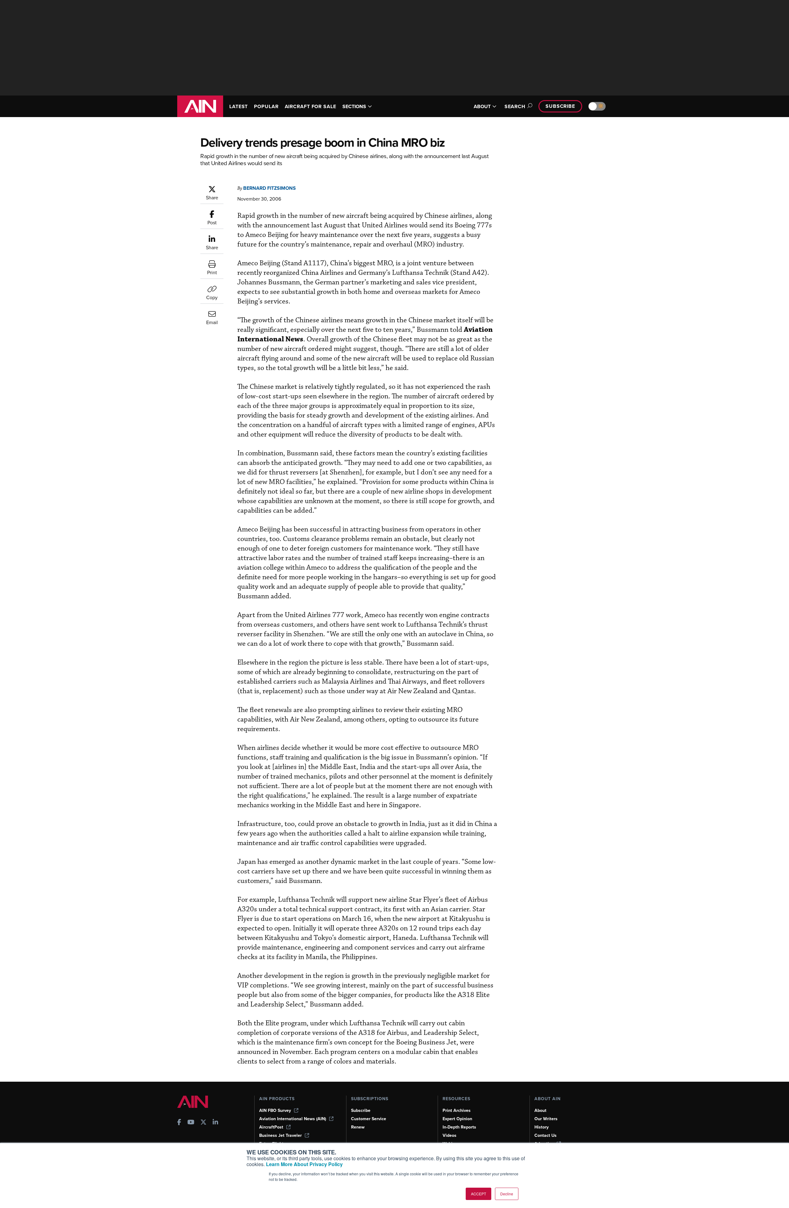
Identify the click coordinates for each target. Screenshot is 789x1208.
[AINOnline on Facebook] (179, 1123)
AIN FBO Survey (275, 1110)
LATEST (238, 106)
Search (515, 106)
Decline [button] (506, 1193)
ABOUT (482, 106)
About (540, 1110)
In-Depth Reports (459, 1127)
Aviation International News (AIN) (292, 1118)
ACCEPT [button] (478, 1193)
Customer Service (368, 1118)
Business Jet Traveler (280, 1135)
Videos (449, 1135)
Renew (358, 1127)
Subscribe (560, 106)
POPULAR (266, 106)
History (541, 1127)
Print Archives (457, 1110)
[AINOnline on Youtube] (190, 1123)
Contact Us (545, 1135)
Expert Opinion (457, 1118)
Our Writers (546, 1118)
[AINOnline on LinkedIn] (215, 1123)
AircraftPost (271, 1127)
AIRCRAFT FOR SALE (310, 106)
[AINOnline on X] (203, 1123)
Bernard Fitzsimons (269, 188)
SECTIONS (354, 106)
